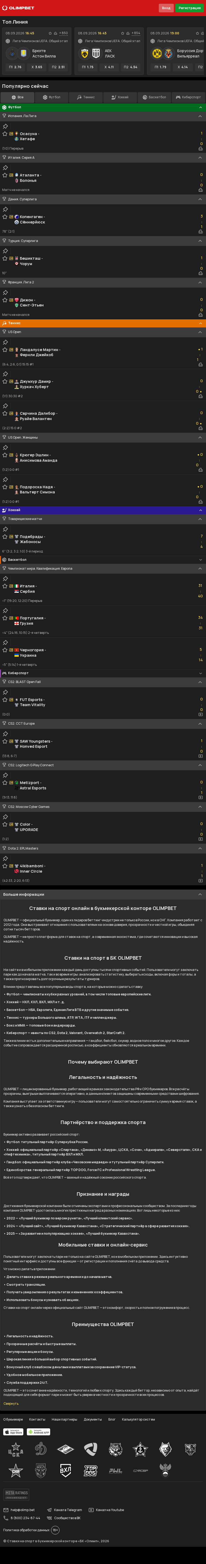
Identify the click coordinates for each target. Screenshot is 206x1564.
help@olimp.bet (23, 1510)
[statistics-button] (55, 33)
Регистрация (190, 8)
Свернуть (11, 1404)
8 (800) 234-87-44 (25, 1518)
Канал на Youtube (110, 1510)
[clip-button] (5, 126)
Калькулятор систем (138, 1419)
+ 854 (136, 33)
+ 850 (63, 33)
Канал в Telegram (68, 1510)
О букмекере (13, 1419)
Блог (112, 1419)
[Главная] (18, 8)
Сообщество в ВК (67, 1518)
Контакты (37, 1419)
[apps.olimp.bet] (13, 1431)
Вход (166, 8)
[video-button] (200, 714)
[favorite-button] (50, 33)
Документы (93, 1419)
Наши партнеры (64, 1419)
